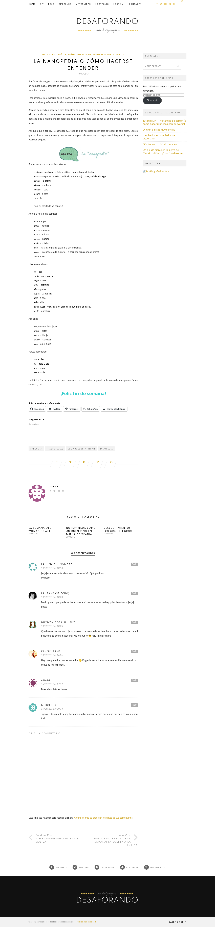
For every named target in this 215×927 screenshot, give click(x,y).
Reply (134, 564)
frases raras (55, 448)
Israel (55, 486)
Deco (51, 4)
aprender (36, 448)
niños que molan (79, 54)
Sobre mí (119, 4)
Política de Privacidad (86, 921)
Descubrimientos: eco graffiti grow (118, 529)
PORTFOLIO (102, 4)
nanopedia (106, 448)
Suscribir (152, 100)
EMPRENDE (65, 4)
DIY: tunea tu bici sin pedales (160, 144)
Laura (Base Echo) (55, 593)
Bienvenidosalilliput (58, 622)
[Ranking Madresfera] (156, 171)
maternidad (83, 4)
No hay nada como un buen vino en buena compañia (81, 531)
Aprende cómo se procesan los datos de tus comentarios (103, 818)
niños (62, 54)
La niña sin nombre (56, 564)
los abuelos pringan (81, 448)
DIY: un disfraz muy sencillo (159, 129)
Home (32, 4)
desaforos (49, 54)
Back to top (176, 922)
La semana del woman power (40, 529)
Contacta (135, 4)
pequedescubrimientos (108, 54)
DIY (42, 4)
